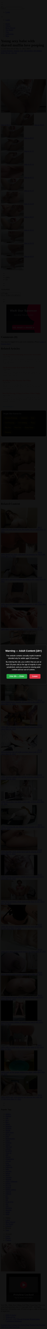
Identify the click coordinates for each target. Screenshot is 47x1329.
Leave (35, 676)
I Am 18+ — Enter (16, 676)
